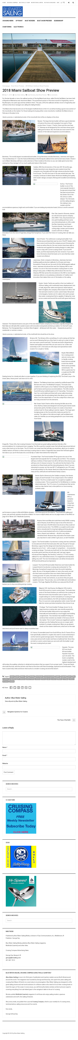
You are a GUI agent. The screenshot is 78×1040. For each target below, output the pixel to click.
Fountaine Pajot (7, 679)
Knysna (43, 679)
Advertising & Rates (37, 2)
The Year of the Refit (63, 720)
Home (4, 2)
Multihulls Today (24, 2)
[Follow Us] (68, 2)
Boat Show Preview (44, 21)
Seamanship (58, 21)
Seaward (71, 679)
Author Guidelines (50, 2)
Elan (74, 676)
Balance (23, 676)
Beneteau (32, 676)
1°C (63, 3)
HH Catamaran (21, 679)
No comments (53, 95)
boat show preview (49, 676)
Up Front (19, 21)
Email (4, 755)
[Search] (73, 2)
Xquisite (12, 681)
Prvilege (65, 679)
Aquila (17, 676)
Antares (12, 676)
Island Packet (30, 679)
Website (5, 763)
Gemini (14, 679)
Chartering (6, 27)
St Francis (5, 681)
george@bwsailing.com (13, 958)
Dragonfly (63, 676)
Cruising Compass (12, 2)
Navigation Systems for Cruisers (18, 712)
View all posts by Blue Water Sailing (16, 701)
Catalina (58, 676)
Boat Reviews (30, 21)
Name (4, 747)
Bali (27, 676)
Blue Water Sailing (19, 95)
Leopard (54, 679)
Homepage (6, 86)
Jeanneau (37, 679)
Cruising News (7, 21)
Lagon (48, 679)
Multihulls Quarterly (22, 994)
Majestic (60, 679)
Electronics (18, 27)
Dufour (69, 676)
